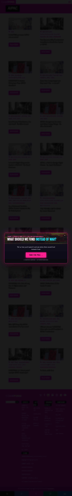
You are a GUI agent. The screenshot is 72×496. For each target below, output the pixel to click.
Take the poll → (36, 255)
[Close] (64, 235)
